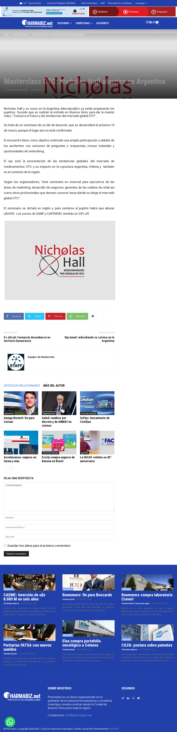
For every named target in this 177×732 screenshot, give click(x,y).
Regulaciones (49, 413)
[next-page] (11, 468)
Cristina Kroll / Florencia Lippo (136, 603)
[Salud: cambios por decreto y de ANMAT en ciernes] (59, 403)
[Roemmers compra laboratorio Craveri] (148, 582)
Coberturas (83, 23)
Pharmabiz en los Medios (120, 3)
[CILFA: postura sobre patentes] (148, 632)
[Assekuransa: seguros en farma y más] (21, 442)
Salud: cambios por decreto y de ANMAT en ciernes (57, 421)
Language (140, 3)
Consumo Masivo (20, 34)
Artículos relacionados (22, 385)
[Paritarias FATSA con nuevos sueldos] (29, 632)
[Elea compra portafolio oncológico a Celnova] (88, 628)
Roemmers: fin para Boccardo (87, 594)
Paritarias (8, 639)
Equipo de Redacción (18, 90)
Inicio (6, 34)
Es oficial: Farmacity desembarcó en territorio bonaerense (27, 339)
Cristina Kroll (68, 599)
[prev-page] (6, 468)
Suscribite (102, 23)
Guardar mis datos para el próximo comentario (39, 545)
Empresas (8, 589)
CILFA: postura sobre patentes (147, 645)
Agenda (8, 453)
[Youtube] (157, 21)
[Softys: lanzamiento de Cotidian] (97, 403)
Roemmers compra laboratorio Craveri (147, 597)
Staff (103, 3)
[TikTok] (153, 21)
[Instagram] (147, 21)
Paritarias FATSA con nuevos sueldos (27, 647)
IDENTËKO (114, 728)
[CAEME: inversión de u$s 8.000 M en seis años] (29, 582)
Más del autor (54, 385)
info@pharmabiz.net (78, 715)
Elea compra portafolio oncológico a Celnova (81, 643)
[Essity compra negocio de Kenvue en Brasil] (59, 442)
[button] (10, 722)
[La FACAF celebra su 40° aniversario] (97, 442)
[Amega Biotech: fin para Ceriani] (21, 403)
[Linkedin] (150, 21)
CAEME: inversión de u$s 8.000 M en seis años (24, 597)
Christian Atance (11, 603)
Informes (126, 589)
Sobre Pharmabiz (89, 3)
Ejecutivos (9, 413)
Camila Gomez (10, 654)
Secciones (63, 23)
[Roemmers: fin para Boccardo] (88, 582)
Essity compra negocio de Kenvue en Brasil (58, 459)
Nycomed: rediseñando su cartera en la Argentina (89, 339)
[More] (92, 316)
